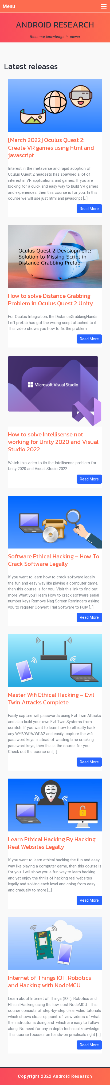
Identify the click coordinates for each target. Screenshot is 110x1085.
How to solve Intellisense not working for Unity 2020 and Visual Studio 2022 (53, 442)
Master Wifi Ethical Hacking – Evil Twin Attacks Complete (51, 698)
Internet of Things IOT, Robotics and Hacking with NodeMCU (49, 981)
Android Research (55, 25)
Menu (9, 6)
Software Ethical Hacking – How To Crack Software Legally (53, 560)
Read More (89, 208)
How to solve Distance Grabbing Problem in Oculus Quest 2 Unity (50, 299)
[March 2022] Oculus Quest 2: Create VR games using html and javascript (51, 147)
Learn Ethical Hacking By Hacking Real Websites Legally (52, 843)
